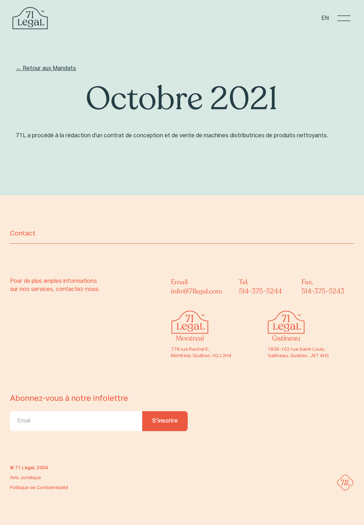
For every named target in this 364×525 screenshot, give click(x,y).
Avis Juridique (25, 478)
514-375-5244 (260, 291)
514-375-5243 (322, 291)
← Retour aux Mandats (46, 68)
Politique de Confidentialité (39, 488)
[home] (30, 18)
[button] (344, 18)
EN (325, 18)
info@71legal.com (196, 291)
